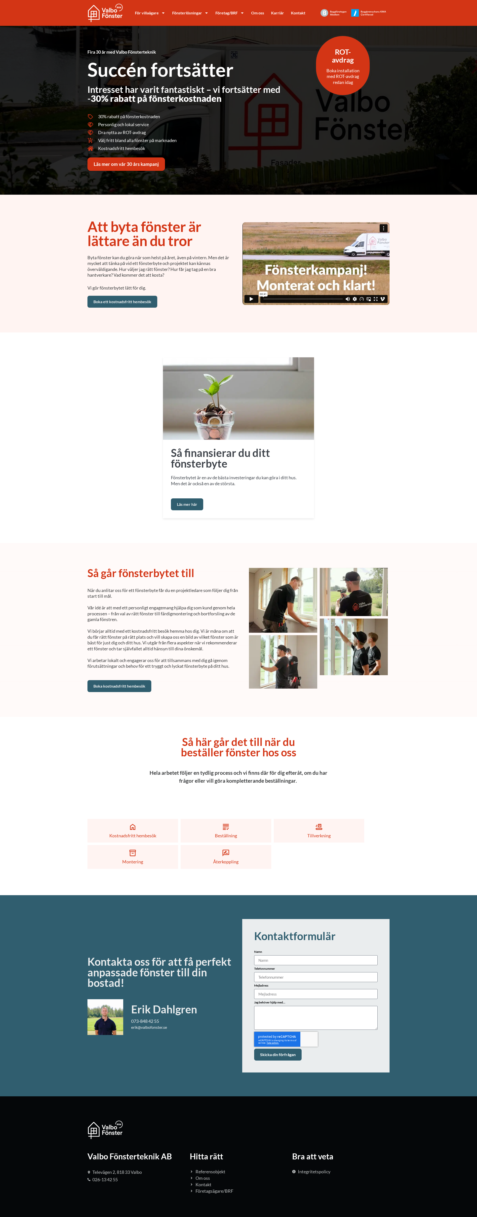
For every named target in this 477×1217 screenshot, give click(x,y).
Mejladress (261, 985)
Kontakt (298, 12)
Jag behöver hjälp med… (269, 1002)
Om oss (257, 12)
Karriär (277, 12)
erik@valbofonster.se (149, 1027)
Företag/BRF (226, 12)
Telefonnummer (264, 968)
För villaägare (147, 12)
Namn (258, 952)
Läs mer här (187, 504)
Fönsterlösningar (187, 12)
